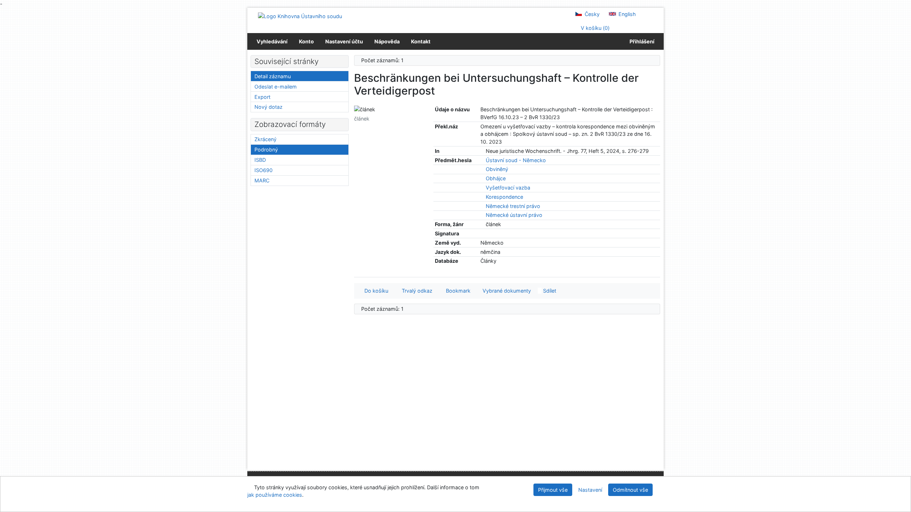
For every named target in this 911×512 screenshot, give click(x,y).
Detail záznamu (272, 76)
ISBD (260, 160)
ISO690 (263, 170)
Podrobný (266, 149)
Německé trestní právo (513, 206)
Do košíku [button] (375, 291)
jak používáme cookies (274, 495)
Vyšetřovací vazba (508, 188)
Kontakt (421, 41)
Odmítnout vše (630, 490)
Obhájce (496, 178)
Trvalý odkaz (415, 291)
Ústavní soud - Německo (516, 160)
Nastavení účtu (344, 41)
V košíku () (594, 28)
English (626, 14)
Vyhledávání (272, 41)
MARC (261, 180)
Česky (591, 14)
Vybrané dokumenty (506, 291)
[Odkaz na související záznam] (482, 151)
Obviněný (497, 169)
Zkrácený (265, 139)
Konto (306, 41)
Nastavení (590, 490)
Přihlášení (640, 41)
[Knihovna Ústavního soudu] (300, 16)
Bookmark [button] (456, 291)
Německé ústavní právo (514, 215)
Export (262, 97)
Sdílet (549, 291)
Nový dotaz (268, 107)
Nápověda (387, 41)
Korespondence (504, 197)
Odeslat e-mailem (275, 87)
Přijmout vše (553, 490)
